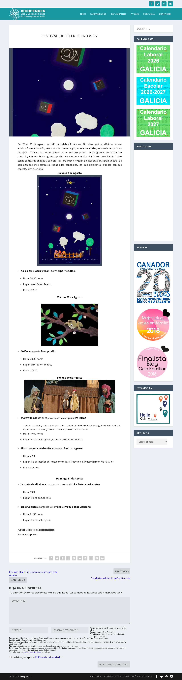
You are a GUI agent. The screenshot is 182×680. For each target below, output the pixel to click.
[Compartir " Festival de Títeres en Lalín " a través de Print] (102, 558)
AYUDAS (135, 14)
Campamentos (98, 14)
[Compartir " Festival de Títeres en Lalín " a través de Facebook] (51, 558)
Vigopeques (25, 676)
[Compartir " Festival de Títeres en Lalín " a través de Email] (97, 558)
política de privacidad (32, 652)
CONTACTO (165, 14)
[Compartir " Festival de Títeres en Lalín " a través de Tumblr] (68, 558)
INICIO (83, 14)
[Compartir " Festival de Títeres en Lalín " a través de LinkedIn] (79, 558)
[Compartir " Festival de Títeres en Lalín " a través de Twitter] (57, 558)
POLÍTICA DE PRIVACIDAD (116, 676)
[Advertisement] (153, 195)
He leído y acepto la (37, 657)
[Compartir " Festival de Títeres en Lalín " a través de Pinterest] (74, 558)
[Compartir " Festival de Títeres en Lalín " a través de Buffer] (85, 558)
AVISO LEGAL (96, 676)
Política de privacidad (47, 657)
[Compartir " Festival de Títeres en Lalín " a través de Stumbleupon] (91, 558)
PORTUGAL (149, 14)
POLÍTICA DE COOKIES (141, 676)
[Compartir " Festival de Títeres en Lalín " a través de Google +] (62, 558)
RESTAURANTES (118, 14)
